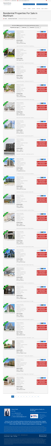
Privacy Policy (7, 436)
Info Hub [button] (38, 8)
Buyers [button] (29, 8)
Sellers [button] (33, 8)
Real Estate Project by (43, 434)
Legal (11, 436)
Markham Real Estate (12, 18)
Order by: (24, 27)
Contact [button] (45, 8)
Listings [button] (24, 8)
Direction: (32, 27)
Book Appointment (42, 37)
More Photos (42, 36)
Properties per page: (14, 27)
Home (5, 18)
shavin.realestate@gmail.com (24, 0)
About (42, 8)
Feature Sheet (42, 34)
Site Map (15, 436)
